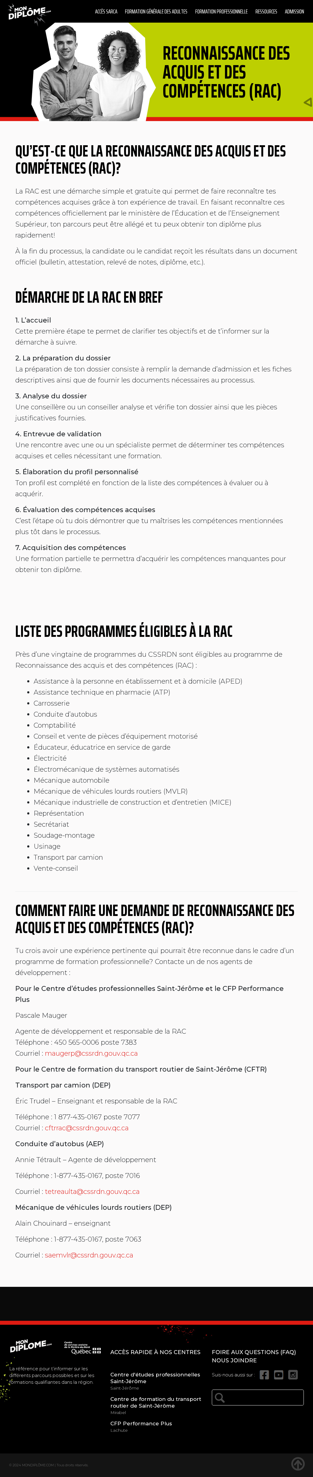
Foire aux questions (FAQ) (254, 1352)
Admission (294, 11)
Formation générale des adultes (156, 11)
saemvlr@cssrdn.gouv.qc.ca (89, 1255)
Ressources (266, 11)
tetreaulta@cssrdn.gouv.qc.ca (92, 1191)
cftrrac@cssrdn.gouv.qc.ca (87, 1128)
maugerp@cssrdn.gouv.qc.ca (91, 1053)
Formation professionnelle (221, 11)
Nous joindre (234, 1360)
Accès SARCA (106, 11)
